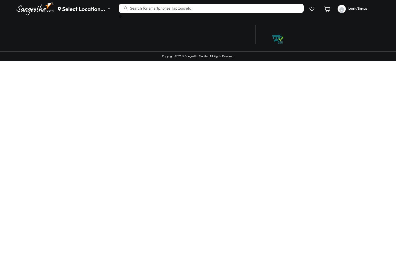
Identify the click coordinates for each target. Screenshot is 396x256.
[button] (311, 9)
